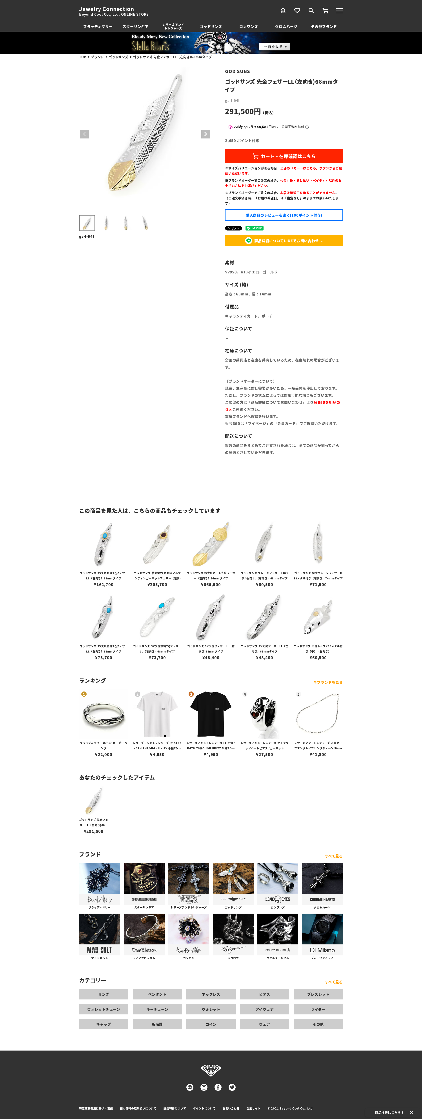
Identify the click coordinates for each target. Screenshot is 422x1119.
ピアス (264, 994)
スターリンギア (136, 26)
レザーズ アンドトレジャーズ (173, 26)
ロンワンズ (248, 26)
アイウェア (265, 1009)
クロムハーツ (286, 26)
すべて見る (334, 856)
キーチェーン (157, 1009)
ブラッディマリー (98, 26)
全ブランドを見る (328, 682)
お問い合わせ (231, 1108)
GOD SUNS (237, 71)
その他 (318, 1024)
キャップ (103, 1024)
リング (103, 994)
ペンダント (157, 994)
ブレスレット (318, 994)
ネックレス (211, 994)
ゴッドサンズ (211, 26)
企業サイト (254, 1108)
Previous (84, 134)
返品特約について (175, 1108)
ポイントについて (204, 1108)
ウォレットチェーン (103, 1009)
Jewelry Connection (106, 9)
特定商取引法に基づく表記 (96, 1108)
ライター (318, 1009)
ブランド (97, 57)
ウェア (264, 1024)
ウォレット (211, 1009)
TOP (82, 57)
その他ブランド (324, 26)
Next (205, 134)
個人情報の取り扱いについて (138, 1108)
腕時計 (157, 1024)
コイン (211, 1024)
